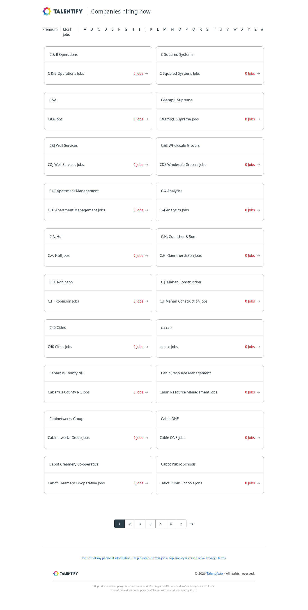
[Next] (191, 524)
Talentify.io (215, 573)
